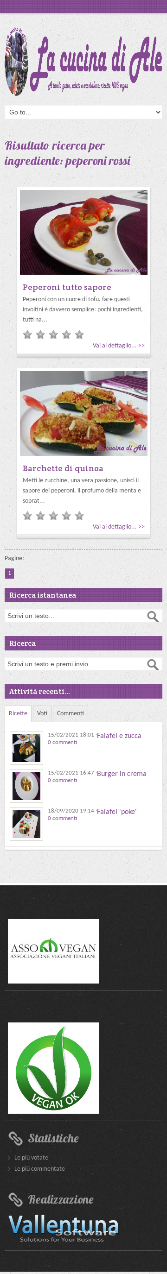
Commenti (70, 713)
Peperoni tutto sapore (67, 287)
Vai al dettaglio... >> (119, 345)
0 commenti (62, 742)
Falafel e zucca (119, 736)
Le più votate (31, 1157)
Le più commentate (39, 1169)
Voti (42, 713)
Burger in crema (122, 774)
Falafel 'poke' (117, 812)
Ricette (18, 713)
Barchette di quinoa (63, 468)
